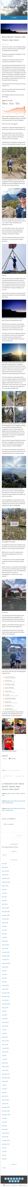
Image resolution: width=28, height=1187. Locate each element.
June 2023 (4, 974)
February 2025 (5, 908)
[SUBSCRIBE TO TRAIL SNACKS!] (18, 1181)
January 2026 (5, 874)
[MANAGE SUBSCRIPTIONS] (15, 1181)
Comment (19, 835)
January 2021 (5, 1044)
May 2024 (4, 933)
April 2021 (4, 1033)
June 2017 (4, 1151)
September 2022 (6, 1004)
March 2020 (5, 1063)
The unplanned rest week (20, 776)
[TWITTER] (8, 1178)
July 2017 (4, 1147)
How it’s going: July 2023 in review (7, 776)
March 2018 (5, 1129)
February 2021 (5, 1040)
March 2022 (5, 1018)
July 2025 (4, 889)
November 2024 (6, 915)
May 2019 (4, 1092)
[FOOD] (17, 1178)
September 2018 (6, 1114)
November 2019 (6, 1074)
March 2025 (5, 904)
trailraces (13, 770)
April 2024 (4, 937)
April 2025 (4, 900)
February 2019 (5, 1100)
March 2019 (5, 1096)
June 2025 (4, 893)
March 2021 (5, 1037)
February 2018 (5, 1133)
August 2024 (5, 922)
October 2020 (5, 1048)
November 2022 (6, 996)
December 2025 (6, 878)
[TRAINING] (19, 1178)
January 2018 (5, 1136)
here (7, 85)
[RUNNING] (11, 1178)
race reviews (8, 770)
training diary (17, 770)
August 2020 (5, 1051)
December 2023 (6, 952)
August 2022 (5, 1007)
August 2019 (5, 1081)
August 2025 (5, 885)
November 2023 (6, 956)
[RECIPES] (10, 1181)
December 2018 (6, 1107)
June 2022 (4, 1015)
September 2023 (6, 963)
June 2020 (4, 1059)
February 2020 (5, 1066)
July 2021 (4, 1029)
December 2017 (6, 1140)
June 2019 (4, 1088)
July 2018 (4, 1118)
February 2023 (5, 985)
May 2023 (4, 978)
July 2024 (4, 926)
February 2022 (5, 1022)
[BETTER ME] (12, 1181)
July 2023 (4, 970)
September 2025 (6, 882)
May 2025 (4, 896)
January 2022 (5, 1026)
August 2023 (5, 967)
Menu (15, 17)
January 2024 (5, 948)
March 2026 (5, 867)
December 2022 (6, 992)
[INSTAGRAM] (5, 1178)
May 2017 (4, 1155)
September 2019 (6, 1077)
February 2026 (5, 871)
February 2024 (5, 944)
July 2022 (4, 1011)
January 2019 (5, 1103)
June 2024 (4, 930)
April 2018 (4, 1125)
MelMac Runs (14, 7)
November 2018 (6, 1111)
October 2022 (5, 1000)
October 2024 (5, 919)
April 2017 (4, 1159)
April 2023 (4, 981)
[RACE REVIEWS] (14, 1178)
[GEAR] (22, 1178)
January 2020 (5, 1070)
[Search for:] (14, 854)
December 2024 (6, 911)
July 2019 (4, 1085)
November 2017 (6, 1144)
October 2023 (5, 959)
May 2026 (4, 863)
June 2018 (4, 1122)
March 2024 (5, 941)
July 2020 (4, 1055)
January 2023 (5, 989)
